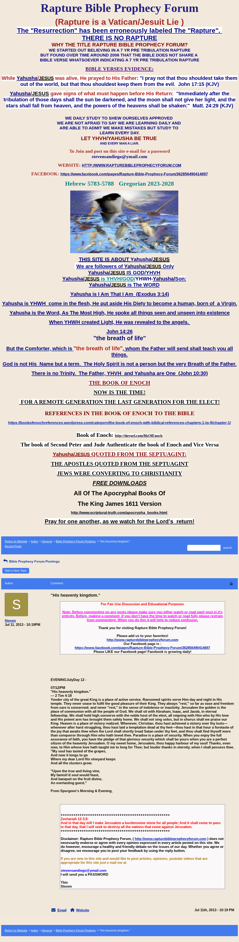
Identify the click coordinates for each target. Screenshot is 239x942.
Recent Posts (13, 546)
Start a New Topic (16, 570)
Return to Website (16, 541)
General (47, 541)
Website (82, 910)
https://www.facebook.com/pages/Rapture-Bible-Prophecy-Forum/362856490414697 (142, 648)
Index (34, 541)
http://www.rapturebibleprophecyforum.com (142, 640)
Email (62, 910)
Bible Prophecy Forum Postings (76, 541)
